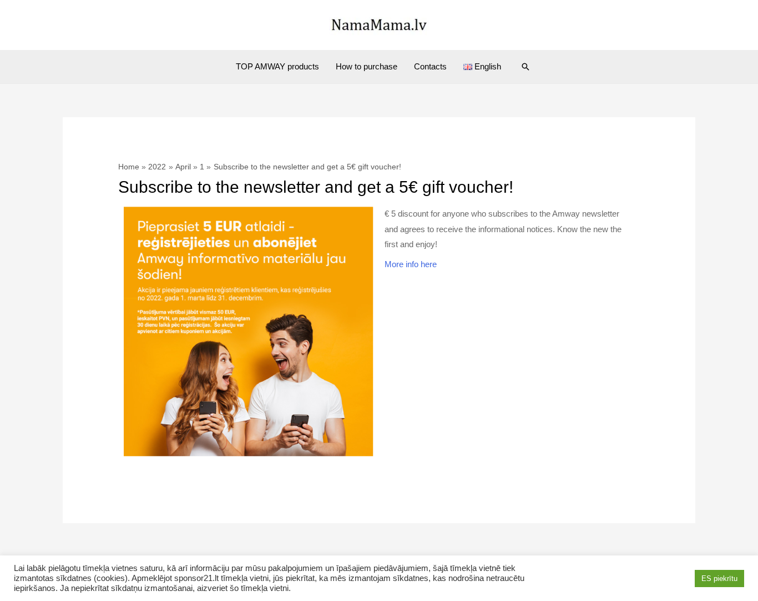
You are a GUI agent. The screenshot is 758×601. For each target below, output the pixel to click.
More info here (411, 264)
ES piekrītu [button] (719, 578)
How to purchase (366, 66)
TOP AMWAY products (277, 66)
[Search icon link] (525, 67)
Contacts (430, 66)
